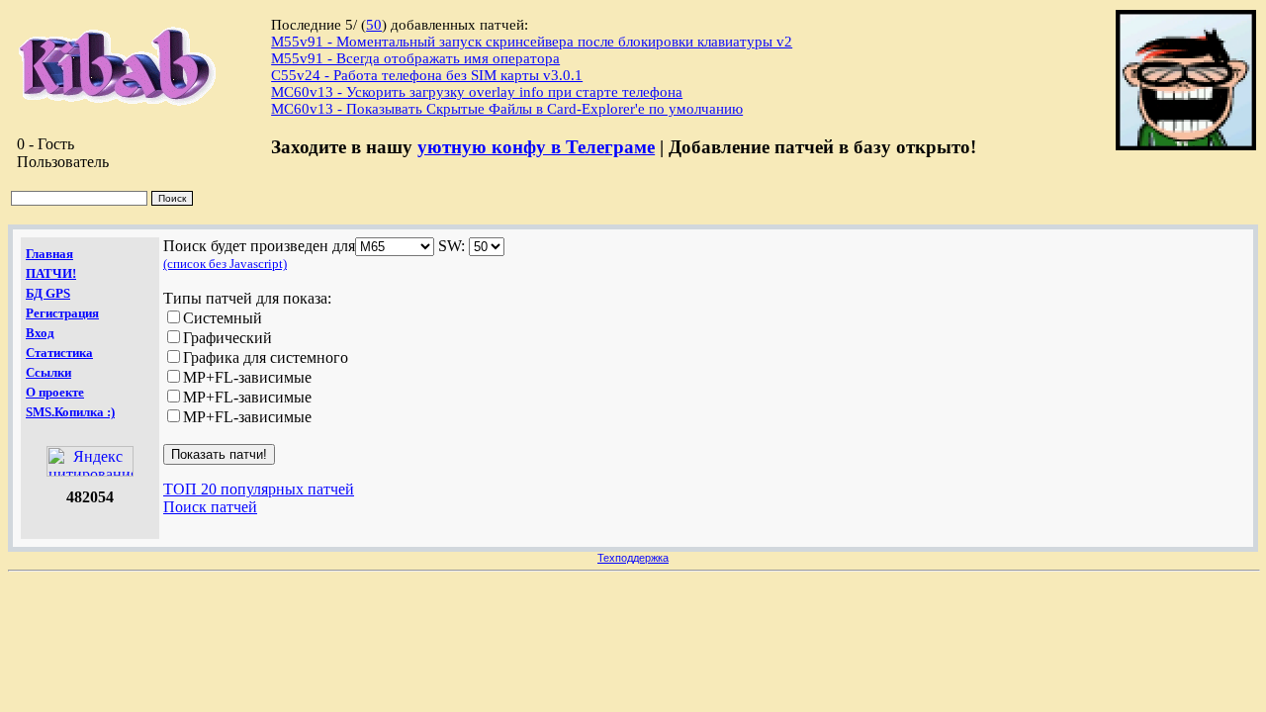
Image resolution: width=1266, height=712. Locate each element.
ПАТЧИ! (51, 273)
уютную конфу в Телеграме (536, 146)
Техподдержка (633, 558)
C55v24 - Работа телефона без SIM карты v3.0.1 (427, 75)
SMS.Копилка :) (70, 411)
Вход (40, 332)
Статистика (59, 352)
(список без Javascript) (225, 263)
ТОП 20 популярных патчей (258, 489)
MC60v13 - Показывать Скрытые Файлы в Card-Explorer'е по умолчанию (507, 109)
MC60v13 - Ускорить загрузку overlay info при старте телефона (476, 92)
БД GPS (48, 293)
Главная (49, 253)
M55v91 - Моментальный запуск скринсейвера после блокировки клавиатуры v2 (531, 41)
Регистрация (62, 313)
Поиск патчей (210, 506)
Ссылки (48, 372)
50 (374, 25)
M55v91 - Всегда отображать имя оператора (415, 58)
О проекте (55, 392)
